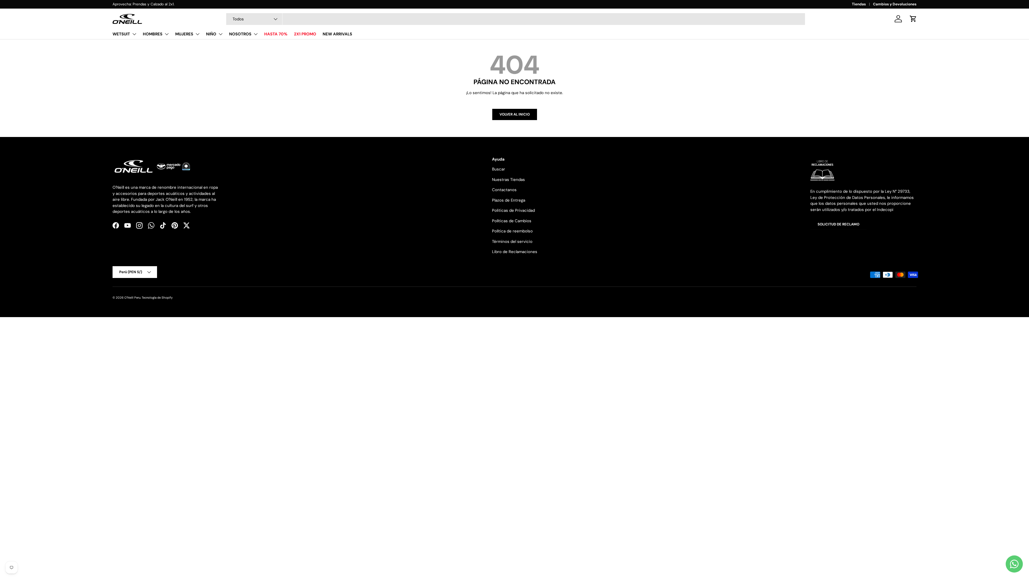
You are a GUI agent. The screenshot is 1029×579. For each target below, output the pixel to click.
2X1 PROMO (305, 34)
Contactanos (504, 189)
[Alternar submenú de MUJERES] (197, 34)
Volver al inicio (514, 114)
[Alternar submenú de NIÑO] (220, 34)
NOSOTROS (240, 34)
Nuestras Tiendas (508, 179)
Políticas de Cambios (511, 221)
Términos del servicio (512, 241)
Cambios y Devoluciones (894, 4)
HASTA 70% (276, 34)
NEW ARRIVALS (337, 34)
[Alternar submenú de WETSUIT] (134, 34)
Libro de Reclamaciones (514, 251)
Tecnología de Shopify (157, 297)
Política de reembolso (512, 231)
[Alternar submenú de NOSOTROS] (255, 34)
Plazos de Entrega (508, 200)
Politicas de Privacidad (513, 210)
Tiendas (859, 4)
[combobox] (515, 19)
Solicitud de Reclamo (838, 224)
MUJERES (184, 34)
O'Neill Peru (132, 297)
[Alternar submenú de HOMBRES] (166, 34)
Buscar (498, 169)
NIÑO (211, 34)
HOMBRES (152, 34)
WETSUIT (121, 34)
